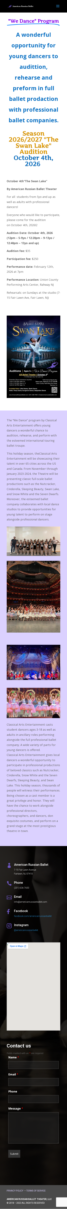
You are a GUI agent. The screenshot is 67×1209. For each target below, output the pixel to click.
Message (15, 1108)
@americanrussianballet (26, 930)
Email (13, 1074)
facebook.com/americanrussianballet (33, 916)
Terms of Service (36, 1190)
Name (13, 1057)
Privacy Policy (15, 1190)
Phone (12, 1091)
